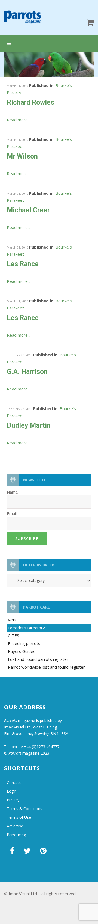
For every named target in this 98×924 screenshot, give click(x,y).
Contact (14, 782)
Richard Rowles (30, 102)
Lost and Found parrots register (38, 659)
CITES (13, 635)
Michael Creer (28, 210)
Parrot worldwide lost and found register (46, 667)
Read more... (18, 119)
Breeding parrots (24, 643)
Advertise (15, 826)
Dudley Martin (29, 425)
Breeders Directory (26, 627)
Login (12, 791)
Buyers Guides (21, 651)
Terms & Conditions (24, 808)
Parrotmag (16, 834)
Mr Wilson (22, 156)
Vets (12, 619)
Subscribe (26, 538)
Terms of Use (19, 817)
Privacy (13, 799)
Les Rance (23, 264)
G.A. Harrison (27, 372)
